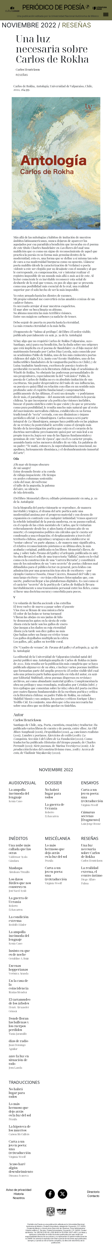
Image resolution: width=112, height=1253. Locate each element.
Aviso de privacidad (18, 1190)
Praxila (49, 860)
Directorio (93, 1192)
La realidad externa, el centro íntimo (91, 871)
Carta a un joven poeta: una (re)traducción (92, 795)
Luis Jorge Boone (91, 823)
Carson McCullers (19, 1134)
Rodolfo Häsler (17, 924)
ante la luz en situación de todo (19, 1060)
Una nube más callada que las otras (20, 849)
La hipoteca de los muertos (19, 1128)
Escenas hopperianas (18, 967)
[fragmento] (90, 816)
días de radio (18, 1041)
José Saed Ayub (17, 890)
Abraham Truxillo (19, 872)
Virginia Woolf (89, 805)
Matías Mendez (18, 992)
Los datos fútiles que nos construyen (20, 883)
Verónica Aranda (18, 973)
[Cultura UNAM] (12, 8)
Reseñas (76, 25)
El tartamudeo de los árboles (19, 1001)
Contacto (93, 1196)
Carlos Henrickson (28, 69)
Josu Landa (15, 1067)
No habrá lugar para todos (53, 793)
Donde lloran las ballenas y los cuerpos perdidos (19, 1024)
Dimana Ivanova (19, 1175)
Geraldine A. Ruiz (19, 958)
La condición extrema (19, 919)
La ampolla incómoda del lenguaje (19, 793)
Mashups (15, 868)
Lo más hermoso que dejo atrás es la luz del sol (56, 851)
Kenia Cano (15, 801)
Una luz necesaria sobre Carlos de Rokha (90, 851)
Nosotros (19, 1198)
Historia (19, 1194)
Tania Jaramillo (18, 1033)
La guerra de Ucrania (54, 806)
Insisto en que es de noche (19, 952)
